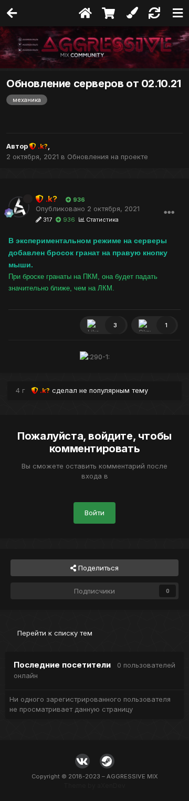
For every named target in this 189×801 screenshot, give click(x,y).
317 (46, 219)
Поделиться (97, 568)
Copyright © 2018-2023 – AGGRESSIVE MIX (95, 776)
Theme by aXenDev (94, 785)
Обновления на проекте (107, 156)
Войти (94, 512)
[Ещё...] (169, 212)
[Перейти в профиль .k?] (18, 206)
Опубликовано (88, 208)
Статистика (102, 219)
